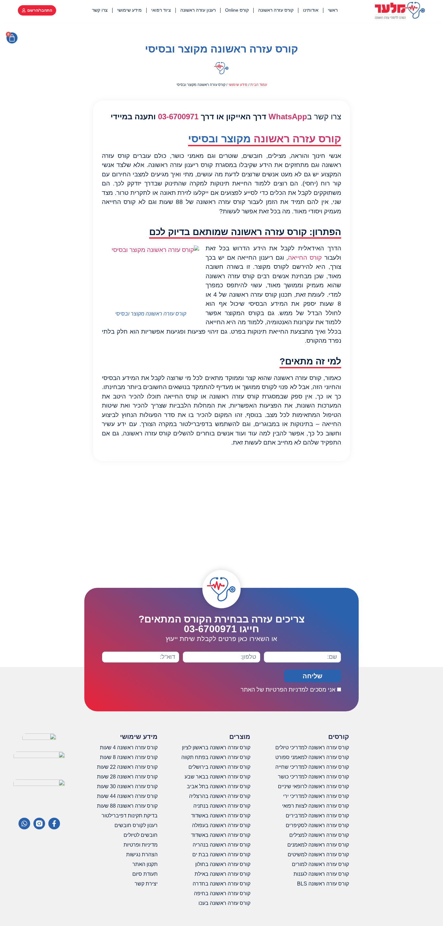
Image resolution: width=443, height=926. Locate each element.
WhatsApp (288, 116)
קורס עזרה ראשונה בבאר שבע (217, 776)
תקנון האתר (145, 864)
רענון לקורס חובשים (136, 825)
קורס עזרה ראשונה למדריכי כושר (313, 776)
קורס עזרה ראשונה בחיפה (222, 893)
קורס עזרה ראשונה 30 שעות (127, 786)
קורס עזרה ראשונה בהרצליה (219, 796)
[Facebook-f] (54, 823)
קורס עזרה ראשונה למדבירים (317, 815)
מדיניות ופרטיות (141, 845)
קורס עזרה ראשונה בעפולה (221, 825)
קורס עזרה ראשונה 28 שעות (127, 776)
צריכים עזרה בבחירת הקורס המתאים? (221, 624)
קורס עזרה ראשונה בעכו (224, 903)
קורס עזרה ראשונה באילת (222, 874)
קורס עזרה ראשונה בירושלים (219, 767)
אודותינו (310, 10)
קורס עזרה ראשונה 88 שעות (127, 806)
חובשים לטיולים (141, 835)
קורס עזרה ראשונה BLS (323, 883)
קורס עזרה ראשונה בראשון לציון (216, 747)
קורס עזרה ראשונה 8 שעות (129, 757)
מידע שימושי (129, 10)
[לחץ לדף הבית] (399, 10)
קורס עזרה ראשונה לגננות (321, 874)
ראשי (333, 10)
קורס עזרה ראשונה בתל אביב (218, 786)
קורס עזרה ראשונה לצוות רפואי (315, 806)
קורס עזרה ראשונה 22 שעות (127, 767)
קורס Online (237, 10)
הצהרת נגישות (142, 854)
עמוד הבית (258, 85)
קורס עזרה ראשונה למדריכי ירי (316, 796)
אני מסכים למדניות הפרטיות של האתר (288, 689)
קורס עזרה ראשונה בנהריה (221, 845)
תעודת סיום (145, 874)
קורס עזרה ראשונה (275, 10)
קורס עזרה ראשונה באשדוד (220, 815)
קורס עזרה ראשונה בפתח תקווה (215, 757)
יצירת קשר (146, 883)
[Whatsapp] (24, 823)
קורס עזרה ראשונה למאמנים (318, 845)
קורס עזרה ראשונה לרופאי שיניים (313, 786)
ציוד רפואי (161, 10)
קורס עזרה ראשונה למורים (320, 864)
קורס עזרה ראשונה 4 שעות (129, 747)
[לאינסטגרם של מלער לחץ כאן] (39, 823)
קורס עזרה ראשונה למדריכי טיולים (312, 747)
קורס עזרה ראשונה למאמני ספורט (312, 757)
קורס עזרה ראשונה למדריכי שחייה (312, 767)
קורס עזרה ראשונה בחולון (222, 864)
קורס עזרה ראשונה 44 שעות (127, 796)
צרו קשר (100, 10)
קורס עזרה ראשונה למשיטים (318, 854)
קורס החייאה (305, 257)
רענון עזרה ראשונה (198, 10)
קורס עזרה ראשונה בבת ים (221, 854)
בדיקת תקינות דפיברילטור (130, 815)
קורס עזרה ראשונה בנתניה (221, 806)
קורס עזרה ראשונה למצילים (319, 835)
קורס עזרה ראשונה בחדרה (221, 883)
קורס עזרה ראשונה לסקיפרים (317, 825)
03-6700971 (178, 116)
